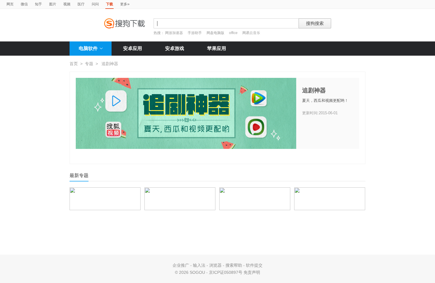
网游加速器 (174, 33)
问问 (95, 4)
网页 (10, 4)
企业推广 (181, 265)
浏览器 (215, 265)
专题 (89, 63)
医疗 (81, 4)
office (234, 33)
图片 (52, 4)
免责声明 (252, 272)
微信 (24, 4)
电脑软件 (88, 48)
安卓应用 (132, 48)
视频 (66, 4)
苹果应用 (216, 48)
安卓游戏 (174, 48)
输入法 (199, 265)
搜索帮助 (233, 265)
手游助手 (195, 33)
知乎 (38, 4)
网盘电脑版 (215, 33)
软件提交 (254, 265)
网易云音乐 (251, 33)
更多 (125, 3)
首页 (74, 63)
